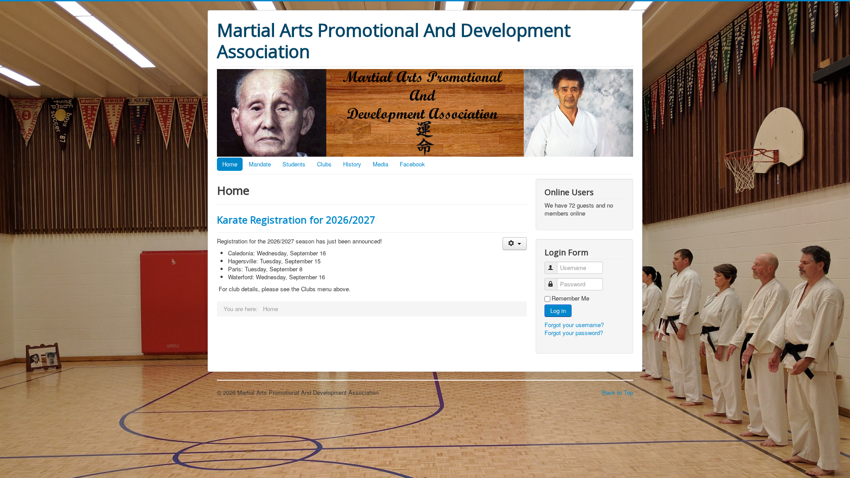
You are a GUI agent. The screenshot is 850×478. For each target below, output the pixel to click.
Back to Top (617, 392)
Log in (558, 310)
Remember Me (570, 298)
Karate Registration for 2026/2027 (296, 219)
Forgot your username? (574, 324)
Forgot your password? (574, 332)
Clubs (324, 164)
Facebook (412, 164)
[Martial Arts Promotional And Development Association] (425, 112)
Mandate (260, 164)
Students (293, 164)
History (352, 164)
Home (229, 164)
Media (380, 164)
